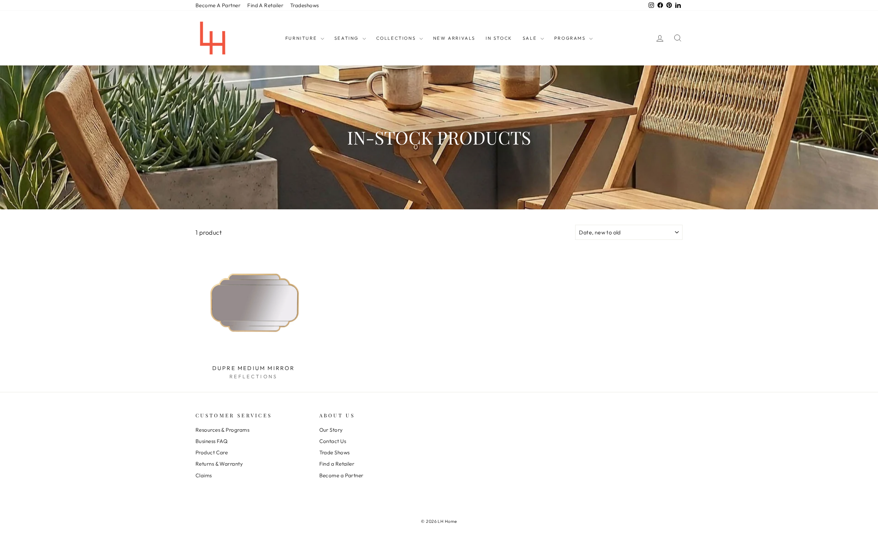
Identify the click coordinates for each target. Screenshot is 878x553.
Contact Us (332, 441)
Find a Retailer (337, 463)
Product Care (211, 452)
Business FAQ (211, 441)
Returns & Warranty (219, 463)
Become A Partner (217, 5)
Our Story (331, 430)
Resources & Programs (222, 430)
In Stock (499, 38)
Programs (571, 38)
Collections (397, 38)
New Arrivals (454, 38)
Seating (347, 38)
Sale (531, 38)
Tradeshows (304, 5)
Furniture (302, 38)
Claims (203, 475)
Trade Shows (334, 452)
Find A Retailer (265, 5)
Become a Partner (341, 475)
